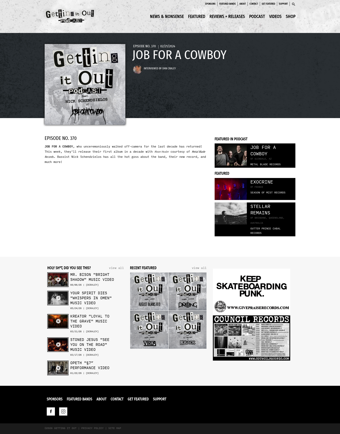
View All (116, 268)
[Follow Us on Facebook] (50, 411)
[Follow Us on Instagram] (63, 411)
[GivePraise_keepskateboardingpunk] (251, 292)
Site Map (114, 428)
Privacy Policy (92, 428)
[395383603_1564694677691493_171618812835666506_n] (251, 338)
